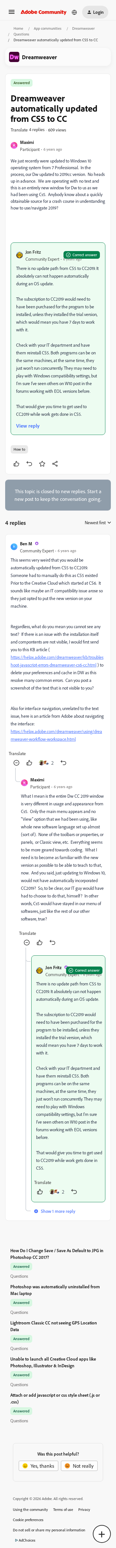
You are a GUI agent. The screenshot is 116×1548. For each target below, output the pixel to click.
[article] (58, 654)
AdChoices (27, 1540)
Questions (21, 34)
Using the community (30, 1509)
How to (19, 449)
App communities (48, 28)
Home (18, 28)
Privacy (84, 1509)
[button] (11, 14)
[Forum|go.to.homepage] (44, 12)
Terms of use (63, 1509)
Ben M (26, 543)
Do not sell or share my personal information (49, 1530)
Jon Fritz (33, 252)
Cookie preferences (28, 1519)
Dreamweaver (83, 28)
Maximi (27, 142)
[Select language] (74, 12)
